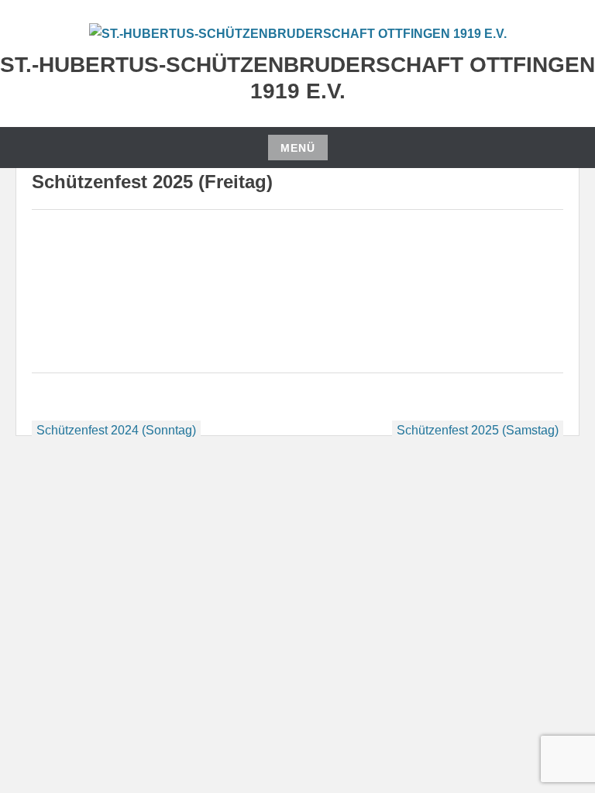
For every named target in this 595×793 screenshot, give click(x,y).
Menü (297, 148)
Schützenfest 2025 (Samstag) (478, 430)
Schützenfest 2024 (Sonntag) (116, 430)
